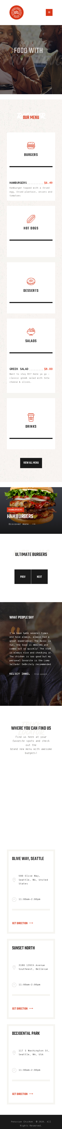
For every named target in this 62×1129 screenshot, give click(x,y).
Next (39, 577)
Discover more (19, 524)
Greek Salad (18, 369)
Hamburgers (18, 183)
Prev (22, 577)
